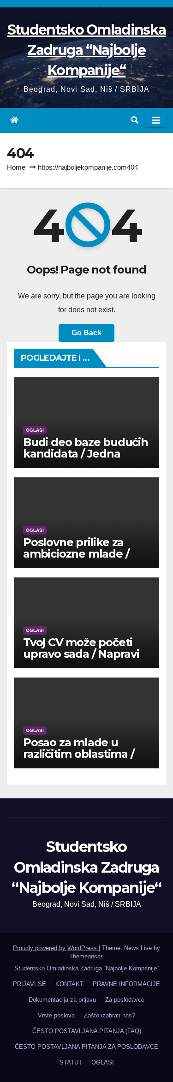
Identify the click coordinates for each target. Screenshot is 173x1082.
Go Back (86, 333)
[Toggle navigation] (156, 120)
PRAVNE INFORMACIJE (126, 984)
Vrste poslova (56, 1015)
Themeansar (85, 956)
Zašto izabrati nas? (109, 1015)
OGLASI (35, 430)
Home (16, 167)
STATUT (71, 1062)
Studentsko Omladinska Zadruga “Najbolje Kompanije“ (86, 50)
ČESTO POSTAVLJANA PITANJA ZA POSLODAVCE (86, 1046)
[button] (134, 120)
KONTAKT (69, 984)
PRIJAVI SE (29, 984)
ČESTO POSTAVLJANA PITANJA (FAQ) (86, 1031)
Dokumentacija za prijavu (62, 999)
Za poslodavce (124, 999)
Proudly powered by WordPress (56, 948)
